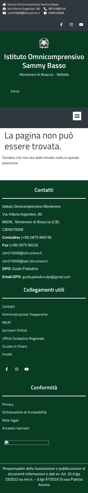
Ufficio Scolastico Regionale (23, 338)
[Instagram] (71, 24)
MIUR (6, 322)
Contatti (8, 306)
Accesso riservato (15, 428)
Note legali (10, 420)
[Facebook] (61, 24)
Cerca (15, 91)
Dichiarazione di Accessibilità (24, 412)
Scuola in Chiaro (14, 346)
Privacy (8, 404)
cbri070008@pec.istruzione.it (25, 261)
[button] (77, 116)
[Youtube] (81, 24)
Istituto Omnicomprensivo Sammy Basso (44, 60)
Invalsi (7, 354)
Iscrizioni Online (14, 330)
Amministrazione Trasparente (25, 314)
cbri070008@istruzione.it (23, 13)
